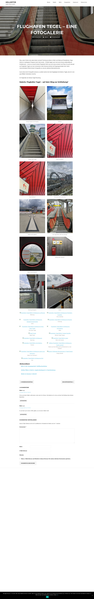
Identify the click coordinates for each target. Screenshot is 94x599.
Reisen (48, 2)
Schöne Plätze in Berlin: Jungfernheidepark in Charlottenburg (38, 370)
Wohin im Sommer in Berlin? (29, 374)
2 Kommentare (56, 37)
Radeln (54, 2)
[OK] (92, 595)
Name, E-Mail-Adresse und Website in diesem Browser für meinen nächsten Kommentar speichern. (46, 459)
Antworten (23, 400)
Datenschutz (84, 2)
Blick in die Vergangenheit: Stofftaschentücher (34, 366)
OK (47, 596)
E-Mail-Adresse (23, 451)
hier (57, 594)
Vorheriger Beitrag (27, 382)
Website (21, 455)
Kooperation (67, 2)
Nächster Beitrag (67, 382)
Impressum (75, 2)
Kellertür (11, 2)
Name (20, 447)
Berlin (60, 2)
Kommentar (22, 427)
